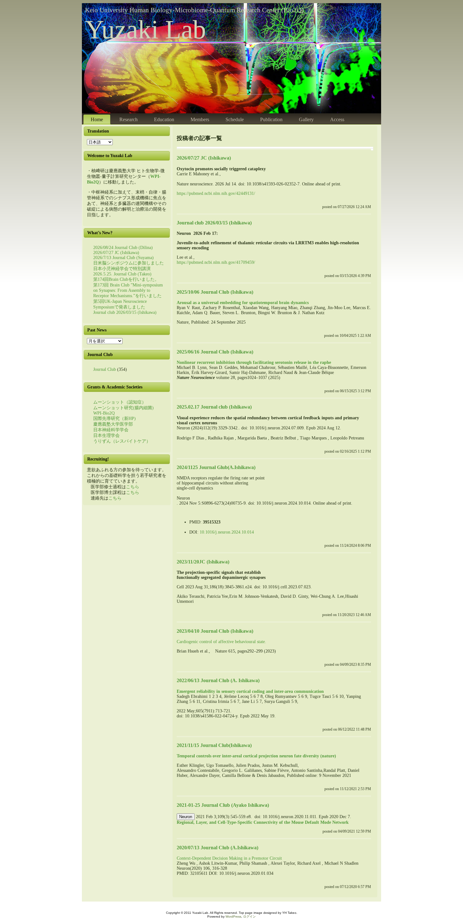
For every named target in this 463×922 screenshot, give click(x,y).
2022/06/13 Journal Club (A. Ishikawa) (218, 680)
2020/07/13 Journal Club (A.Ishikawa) (217, 848)
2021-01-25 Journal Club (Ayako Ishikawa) (223, 805)
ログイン (249, 916)
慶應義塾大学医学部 (113, 424)
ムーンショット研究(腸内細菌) (123, 407)
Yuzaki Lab (145, 29)
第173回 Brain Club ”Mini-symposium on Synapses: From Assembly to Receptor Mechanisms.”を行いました (128, 290)
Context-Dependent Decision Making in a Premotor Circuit (229, 858)
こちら (132, 486)
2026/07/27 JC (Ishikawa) (116, 252)
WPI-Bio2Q (104, 413)
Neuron (185, 816)
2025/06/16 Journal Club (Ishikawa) (215, 352)
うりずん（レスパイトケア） (122, 441)
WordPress (233, 916)
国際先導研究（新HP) (114, 418)
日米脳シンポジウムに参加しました (128, 263)
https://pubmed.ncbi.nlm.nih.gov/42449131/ (216, 193)
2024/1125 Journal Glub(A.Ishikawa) (216, 467)
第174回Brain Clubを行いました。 (126, 279)
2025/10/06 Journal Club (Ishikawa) (215, 292)
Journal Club (104, 369)
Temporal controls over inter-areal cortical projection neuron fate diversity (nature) (256, 756)
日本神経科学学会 (111, 429)
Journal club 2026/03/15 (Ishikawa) (125, 312)
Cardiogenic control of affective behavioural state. (221, 641)
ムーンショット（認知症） (119, 402)
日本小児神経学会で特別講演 (122, 268)
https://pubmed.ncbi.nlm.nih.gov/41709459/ (216, 262)
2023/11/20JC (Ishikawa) (203, 562)
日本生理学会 (106, 435)
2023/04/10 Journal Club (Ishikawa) (215, 631)
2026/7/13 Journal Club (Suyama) (123, 257)
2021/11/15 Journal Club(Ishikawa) (214, 745)
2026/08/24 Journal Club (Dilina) (123, 247)
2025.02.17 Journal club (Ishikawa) (214, 407)
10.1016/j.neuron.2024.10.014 (227, 532)
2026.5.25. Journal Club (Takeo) (122, 274)
